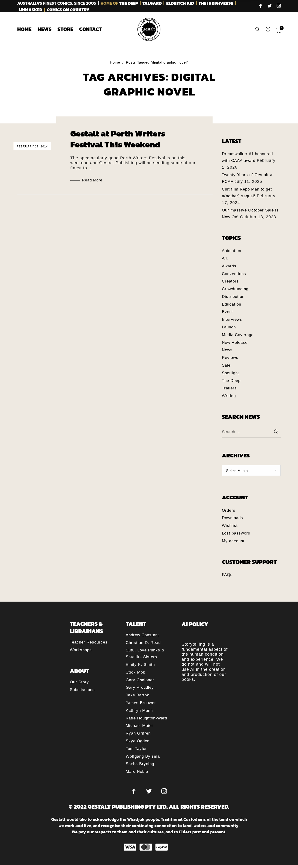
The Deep (231, 380)
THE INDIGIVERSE (216, 3)
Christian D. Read (143, 642)
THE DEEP (128, 3)
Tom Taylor (136, 748)
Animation (231, 251)
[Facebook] (260, 6)
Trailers (229, 388)
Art (225, 258)
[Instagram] (279, 6)
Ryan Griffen (138, 733)
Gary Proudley (140, 687)
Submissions (82, 690)
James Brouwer (141, 703)
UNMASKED (30, 10)
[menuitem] (27, 29)
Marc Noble (137, 771)
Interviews (232, 319)
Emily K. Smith (140, 664)
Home (115, 62)
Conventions (234, 274)
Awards (229, 266)
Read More (92, 180)
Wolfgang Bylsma (143, 756)
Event (227, 312)
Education (231, 304)
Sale (226, 365)
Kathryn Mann (139, 710)
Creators (230, 281)
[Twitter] (270, 6)
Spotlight (230, 373)
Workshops (81, 650)
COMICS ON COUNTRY (68, 10)
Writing (229, 396)
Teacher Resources (89, 642)
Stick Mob (135, 672)
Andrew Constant (142, 635)
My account (233, 541)
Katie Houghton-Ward (146, 718)
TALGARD (152, 3)
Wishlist (230, 525)
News (227, 350)
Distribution (233, 296)
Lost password (236, 533)
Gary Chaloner (140, 680)
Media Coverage (238, 335)
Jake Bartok (137, 695)
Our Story (79, 682)
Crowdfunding (235, 289)
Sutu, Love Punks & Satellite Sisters (145, 653)
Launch (229, 327)
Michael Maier (139, 725)
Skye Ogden (137, 741)
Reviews (230, 357)
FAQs (227, 574)
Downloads (232, 518)
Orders (228, 510)
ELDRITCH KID (180, 3)
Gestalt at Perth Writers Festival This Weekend (117, 139)
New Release (234, 342)
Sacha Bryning (140, 764)
